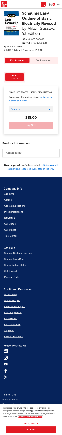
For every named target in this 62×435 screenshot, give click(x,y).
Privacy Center (10, 399)
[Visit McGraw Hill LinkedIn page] (6, 351)
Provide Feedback (13, 336)
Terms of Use (9, 395)
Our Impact (10, 230)
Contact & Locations (14, 206)
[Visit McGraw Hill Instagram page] (6, 357)
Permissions (10, 318)
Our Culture (10, 224)
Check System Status (15, 265)
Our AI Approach (13, 312)
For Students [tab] (17, 60)
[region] (31, 419)
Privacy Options (31, 423)
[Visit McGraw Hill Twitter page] (6, 377)
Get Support (10, 271)
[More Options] (59, 4)
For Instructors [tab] (44, 60)
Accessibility (13, 153)
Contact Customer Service (18, 253)
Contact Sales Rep (13, 259)
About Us (9, 194)
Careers (8, 200)
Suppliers (9, 330)
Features (15, 109)
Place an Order (12, 277)
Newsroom (9, 218)
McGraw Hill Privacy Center (30, 417)
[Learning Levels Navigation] (12, 4)
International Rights (14, 306)
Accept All (30, 429)
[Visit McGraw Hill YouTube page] (6, 364)
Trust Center (10, 236)
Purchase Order (12, 324)
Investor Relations (13, 212)
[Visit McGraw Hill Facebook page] (6, 370)
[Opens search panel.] (43, 4)
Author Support (12, 300)
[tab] (14, 77)
